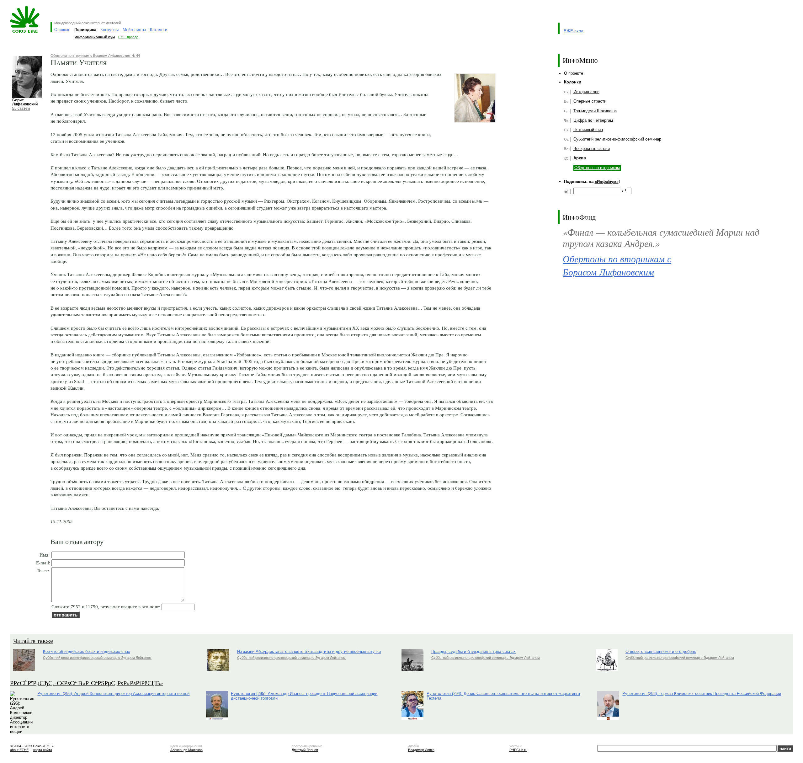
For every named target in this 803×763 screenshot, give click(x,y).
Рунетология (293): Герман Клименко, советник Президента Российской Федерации (701, 693)
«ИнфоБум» (607, 181)
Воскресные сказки (591, 148)
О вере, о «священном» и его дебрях (660, 651)
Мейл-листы (134, 29)
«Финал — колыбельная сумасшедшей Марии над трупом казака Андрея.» (661, 237)
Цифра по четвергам (593, 120)
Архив (579, 158)
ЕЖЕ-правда (128, 37)
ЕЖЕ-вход (573, 31)
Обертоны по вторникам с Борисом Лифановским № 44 (95, 55)
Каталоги (158, 29)
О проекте (573, 73)
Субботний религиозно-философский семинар (617, 139)
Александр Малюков (186, 750)
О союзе (62, 29)
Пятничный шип (588, 129)
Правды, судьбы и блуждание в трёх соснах (473, 651)
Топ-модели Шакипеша (595, 111)
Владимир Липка (421, 750)
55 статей (21, 108)
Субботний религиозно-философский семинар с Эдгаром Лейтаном (97, 657)
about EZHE (19, 750)
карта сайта (42, 750)
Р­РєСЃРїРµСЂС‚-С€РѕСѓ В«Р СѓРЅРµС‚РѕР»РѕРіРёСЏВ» (86, 683)
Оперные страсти (589, 101)
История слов (586, 91)
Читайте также (33, 640)
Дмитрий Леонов (305, 750)
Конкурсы (109, 29)
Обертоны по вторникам (597, 167)
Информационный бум (95, 37)
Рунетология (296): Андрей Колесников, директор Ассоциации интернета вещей (113, 693)
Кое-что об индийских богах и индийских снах (86, 651)
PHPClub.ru (518, 750)
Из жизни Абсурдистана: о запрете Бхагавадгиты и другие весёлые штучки (309, 651)
